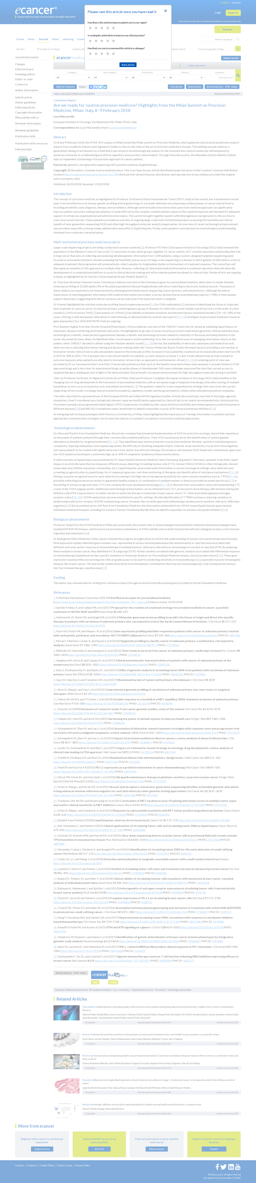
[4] (107, 28)
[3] (101, 28)
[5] (113, 28)
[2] (96, 28)
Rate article (128, 64)
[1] (90, 28)
